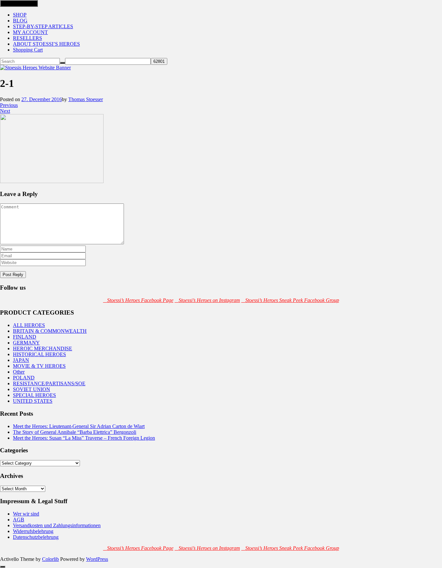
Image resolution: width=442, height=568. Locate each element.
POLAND (24, 377)
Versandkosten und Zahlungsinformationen (57, 525)
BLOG (20, 20)
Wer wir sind (26, 513)
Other (19, 372)
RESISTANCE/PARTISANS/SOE (49, 383)
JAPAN (21, 360)
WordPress (97, 559)
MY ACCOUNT (30, 32)
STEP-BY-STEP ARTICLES (43, 26)
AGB (18, 519)
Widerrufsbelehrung (33, 531)
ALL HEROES (29, 325)
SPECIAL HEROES (34, 395)
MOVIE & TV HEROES (39, 366)
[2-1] (52, 181)
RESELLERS (27, 38)
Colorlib (50, 559)
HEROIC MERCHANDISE (42, 348)
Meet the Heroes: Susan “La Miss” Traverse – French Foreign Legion (84, 438)
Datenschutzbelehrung (36, 537)
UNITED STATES (32, 401)
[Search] (62, 63)
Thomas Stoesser (85, 99)
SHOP (20, 14)
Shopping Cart (28, 49)
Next (5, 111)
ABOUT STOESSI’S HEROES (46, 44)
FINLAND (24, 337)
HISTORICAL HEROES (39, 354)
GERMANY (26, 342)
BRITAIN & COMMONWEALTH (50, 331)
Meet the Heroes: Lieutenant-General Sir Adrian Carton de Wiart (79, 426)
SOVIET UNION (31, 389)
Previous (9, 105)
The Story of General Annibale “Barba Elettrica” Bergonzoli (74, 432)
